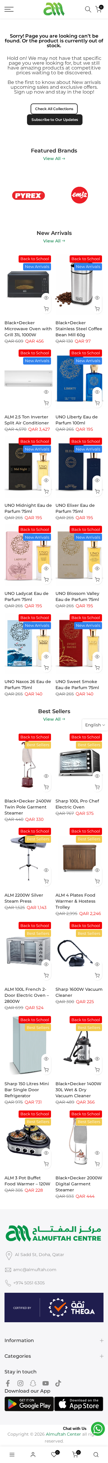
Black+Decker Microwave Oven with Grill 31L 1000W (28, 328)
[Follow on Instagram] (20, 1383)
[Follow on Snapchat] (33, 1383)
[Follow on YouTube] (45, 1383)
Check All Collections (54, 108)
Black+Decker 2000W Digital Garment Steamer (79, 1184)
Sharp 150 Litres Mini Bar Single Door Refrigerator (26, 1089)
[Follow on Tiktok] (58, 1383)
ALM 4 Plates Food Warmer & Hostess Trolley (75, 901)
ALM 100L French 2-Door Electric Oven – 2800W (26, 995)
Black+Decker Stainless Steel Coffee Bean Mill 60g (79, 328)
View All (52, 158)
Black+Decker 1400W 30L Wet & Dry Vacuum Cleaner (78, 1089)
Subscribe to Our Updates (55, 119)
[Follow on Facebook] (7, 1383)
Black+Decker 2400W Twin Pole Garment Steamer (27, 807)
